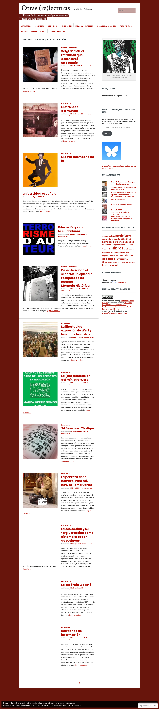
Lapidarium (26, 26)
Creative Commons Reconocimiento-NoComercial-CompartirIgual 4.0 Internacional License (117, 306)
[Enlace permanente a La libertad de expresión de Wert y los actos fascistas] (40, 356)
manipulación (129, 249)
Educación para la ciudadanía (70, 229)
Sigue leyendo (29, 91)
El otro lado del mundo (70, 109)
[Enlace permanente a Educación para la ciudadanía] (39, 254)
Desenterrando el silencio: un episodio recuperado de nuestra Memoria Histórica (77, 278)
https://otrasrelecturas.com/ (114, 313)
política (125, 252)
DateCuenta (114, 239)
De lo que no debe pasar (121, 205)
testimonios (119, 262)
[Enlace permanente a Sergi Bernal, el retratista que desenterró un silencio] (40, 81)
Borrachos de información (71, 633)
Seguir (107, 133)
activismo (123, 235)
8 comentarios (88, 337)
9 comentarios (86, 488)
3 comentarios (86, 66)
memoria (107, 252)
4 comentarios (48, 197)
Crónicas (39, 26)
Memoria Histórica (84, 26)
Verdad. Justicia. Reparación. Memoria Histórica (123, 188)
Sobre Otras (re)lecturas (33, 31)
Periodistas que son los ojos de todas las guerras (123, 183)
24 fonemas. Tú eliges (78, 428)
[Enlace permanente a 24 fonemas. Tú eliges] (40, 458)
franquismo (128, 245)
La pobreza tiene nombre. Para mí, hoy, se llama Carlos (76, 481)
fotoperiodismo (118, 245)
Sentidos (52, 26)
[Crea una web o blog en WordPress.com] (79, 683)
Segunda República (110, 256)
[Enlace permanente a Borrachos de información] (40, 661)
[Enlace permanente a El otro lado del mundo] (40, 137)
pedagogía (117, 252)
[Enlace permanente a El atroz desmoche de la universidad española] (40, 187)
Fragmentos (126, 26)
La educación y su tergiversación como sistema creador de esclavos (77, 535)
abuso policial (109, 236)
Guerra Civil (107, 249)
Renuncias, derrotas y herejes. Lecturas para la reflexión (121, 218)
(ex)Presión (66, 26)
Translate (121, 282)
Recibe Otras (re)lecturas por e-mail (118, 110)
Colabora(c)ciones (106, 26)
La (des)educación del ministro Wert (76, 378)
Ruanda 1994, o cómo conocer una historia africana (120, 212)
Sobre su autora (57, 31)
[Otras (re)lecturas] (61, 12)
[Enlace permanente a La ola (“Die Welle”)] (40, 615)
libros (118, 248)
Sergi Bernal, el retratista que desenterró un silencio (72, 57)
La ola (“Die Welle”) (76, 585)
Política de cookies (74, 705)
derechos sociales (123, 241)
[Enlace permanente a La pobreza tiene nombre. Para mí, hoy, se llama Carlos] (40, 507)
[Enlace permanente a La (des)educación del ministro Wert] (40, 406)
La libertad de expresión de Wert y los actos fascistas (76, 330)
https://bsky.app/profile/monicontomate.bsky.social (119, 167)
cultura (105, 239)
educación (106, 245)
